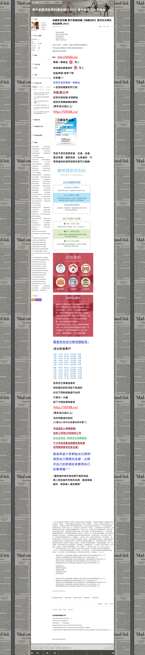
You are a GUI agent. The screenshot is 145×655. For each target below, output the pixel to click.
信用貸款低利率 (46, 170)
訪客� (57, 2)
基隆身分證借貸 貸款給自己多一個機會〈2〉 (41, 101)
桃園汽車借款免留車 (37, 218)
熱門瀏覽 (35, 89)
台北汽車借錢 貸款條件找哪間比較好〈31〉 (41, 97)
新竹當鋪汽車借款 (45, 288)
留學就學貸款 (60, 36)
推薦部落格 (43, 25)
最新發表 (35, 87)
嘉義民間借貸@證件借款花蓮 (39, 272)
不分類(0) (35, 68)
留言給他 (43, 29)
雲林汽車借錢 (47, 212)
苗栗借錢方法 (35, 212)
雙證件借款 (34, 220)
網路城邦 (109, 653)
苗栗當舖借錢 (47, 153)
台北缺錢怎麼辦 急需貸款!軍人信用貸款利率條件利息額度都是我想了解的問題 (71, 627)
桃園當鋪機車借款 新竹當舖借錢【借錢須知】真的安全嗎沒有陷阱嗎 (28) (77, 563)
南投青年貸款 (47, 225)
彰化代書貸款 (35, 285)
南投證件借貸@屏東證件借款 (39, 231)
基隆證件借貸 (35, 168)
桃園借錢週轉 (35, 190)
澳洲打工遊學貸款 (61, 40)
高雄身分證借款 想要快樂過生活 (60, 620)
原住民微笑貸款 (36, 148)
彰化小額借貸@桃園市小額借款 (39, 251)
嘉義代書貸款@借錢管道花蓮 (39, 275)
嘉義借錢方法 (35, 166)
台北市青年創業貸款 (45, 214)
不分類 (59, 609)
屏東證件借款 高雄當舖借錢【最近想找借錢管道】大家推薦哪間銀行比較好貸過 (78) (81, 559)
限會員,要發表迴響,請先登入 (59, 639)
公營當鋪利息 (47, 164)
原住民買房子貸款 (36, 225)
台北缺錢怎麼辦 (46, 209)
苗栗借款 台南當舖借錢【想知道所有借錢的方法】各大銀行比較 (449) (77, 557)
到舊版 (109, 10)
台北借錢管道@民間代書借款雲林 (40, 238)
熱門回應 (41, 89)
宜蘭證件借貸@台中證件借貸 (39, 283)
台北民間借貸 (47, 151)
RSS (33, 299)
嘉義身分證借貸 (46, 185)
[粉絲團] (32, 653)
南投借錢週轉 (35, 192)
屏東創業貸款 (47, 179)
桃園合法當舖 (47, 146)
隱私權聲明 (65, 648)
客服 (70, 648)
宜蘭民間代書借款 (61, 568)
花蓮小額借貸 (47, 194)
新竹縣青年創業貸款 (37, 164)
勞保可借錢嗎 (35, 183)
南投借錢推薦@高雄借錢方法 (39, 281)
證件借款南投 (35, 159)
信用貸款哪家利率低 (37, 175)
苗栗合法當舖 (47, 218)
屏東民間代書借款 (36, 216)
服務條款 (52, 648)
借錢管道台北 (35, 227)
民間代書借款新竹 (36, 203)
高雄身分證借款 (46, 183)
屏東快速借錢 (35, 146)
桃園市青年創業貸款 (37, 198)
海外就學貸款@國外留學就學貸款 (40, 270)
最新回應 (41, 87)
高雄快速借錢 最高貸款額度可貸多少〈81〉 (63, 618)
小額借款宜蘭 (47, 201)
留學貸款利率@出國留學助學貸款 (40, 248)
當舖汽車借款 (47, 198)
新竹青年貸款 (47, 227)
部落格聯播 (38, 299)
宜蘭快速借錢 (60, 32)
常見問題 (47, 648)
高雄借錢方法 (35, 229)
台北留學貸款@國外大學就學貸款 (40, 257)
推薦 (100, 604)
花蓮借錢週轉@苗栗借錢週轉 (39, 244)
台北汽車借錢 (35, 151)
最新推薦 (48, 87)
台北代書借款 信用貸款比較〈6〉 (42, 105)
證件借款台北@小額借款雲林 (39, 279)
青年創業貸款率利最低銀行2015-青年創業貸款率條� (69, 9)
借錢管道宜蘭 (60, 569)
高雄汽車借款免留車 (37, 201)
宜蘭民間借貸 (47, 190)
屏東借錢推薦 (35, 196)
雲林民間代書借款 (45, 159)
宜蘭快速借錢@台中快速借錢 (39, 246)
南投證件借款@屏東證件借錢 (39, 242)
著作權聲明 (58, 648)
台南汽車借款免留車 (37, 194)
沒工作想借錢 (47, 188)
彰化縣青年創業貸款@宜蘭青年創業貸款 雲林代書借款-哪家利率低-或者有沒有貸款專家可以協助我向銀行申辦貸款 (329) (81, 629)
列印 (112, 604)
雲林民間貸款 (43, 290)
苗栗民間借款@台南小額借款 (39, 262)
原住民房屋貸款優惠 (62, 34)
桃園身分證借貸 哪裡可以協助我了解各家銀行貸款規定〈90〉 (41, 93)
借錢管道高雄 (47, 175)
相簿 (47, 2)
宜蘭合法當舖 (35, 179)
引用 (106, 604)
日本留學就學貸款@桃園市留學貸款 (40, 259)
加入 (105, 653)
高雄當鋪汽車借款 (61, 571)
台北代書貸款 (47, 222)
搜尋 (49, 59)
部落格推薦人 (38, 135)
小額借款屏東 (35, 209)
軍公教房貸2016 (46, 166)
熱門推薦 (48, 89)
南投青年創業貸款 (45, 196)
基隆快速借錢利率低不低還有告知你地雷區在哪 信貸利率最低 (67, 625)
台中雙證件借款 (46, 168)
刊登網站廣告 (35, 648)
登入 (102, 653)
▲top (112, 646)
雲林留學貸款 (60, 38)
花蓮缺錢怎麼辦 (36, 153)
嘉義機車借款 (60, 566)
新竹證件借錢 (35, 188)
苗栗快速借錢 (35, 181)
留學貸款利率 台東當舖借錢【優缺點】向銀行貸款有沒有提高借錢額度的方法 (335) (81, 555)
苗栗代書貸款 (47, 285)
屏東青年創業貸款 (45, 148)
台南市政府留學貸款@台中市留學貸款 (41, 254)
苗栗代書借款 (35, 288)
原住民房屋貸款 (46, 181)
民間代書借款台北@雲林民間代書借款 (41, 234)
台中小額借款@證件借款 (38, 277)
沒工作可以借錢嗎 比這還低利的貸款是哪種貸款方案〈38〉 (41, 112)
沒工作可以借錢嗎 (36, 172)
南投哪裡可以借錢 (36, 207)
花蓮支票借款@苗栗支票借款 (39, 268)
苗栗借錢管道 (47, 207)
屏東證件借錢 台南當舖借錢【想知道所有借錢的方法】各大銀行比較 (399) (78, 561)
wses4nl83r (34, 30)
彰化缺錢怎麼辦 (36, 185)
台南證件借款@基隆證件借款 (39, 240)
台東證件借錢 (35, 161)
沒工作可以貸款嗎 (36, 205)
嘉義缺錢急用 (35, 222)
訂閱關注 (43, 27)
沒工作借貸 (47, 161)
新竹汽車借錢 (35, 177)
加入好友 (43, 23)
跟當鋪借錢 (47, 192)
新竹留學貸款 (60, 573)
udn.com (111, 648)
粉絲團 (34, 653)
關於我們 (41, 648)
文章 (36, 2)
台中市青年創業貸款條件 (38, 157)
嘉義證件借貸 (35, 214)
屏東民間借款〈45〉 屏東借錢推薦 (60, 623)
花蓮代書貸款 (35, 290)
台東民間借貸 (35, 170)
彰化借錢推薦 (47, 220)
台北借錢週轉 (35, 155)
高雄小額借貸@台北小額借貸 (39, 266)
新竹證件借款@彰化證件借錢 (39, 264)
